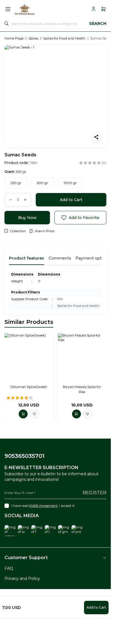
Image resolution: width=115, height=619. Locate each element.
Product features (26, 258)
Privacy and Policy (22, 578)
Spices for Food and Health (64, 38)
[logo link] (39, 9)
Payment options (92, 258)
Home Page (13, 38)
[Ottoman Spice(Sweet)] (28, 357)
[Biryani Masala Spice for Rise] (82, 357)
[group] (55, 96)
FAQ (8, 568)
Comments (60, 258)
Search (97, 23)
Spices (33, 38)
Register (94, 492)
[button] (15, 183)
